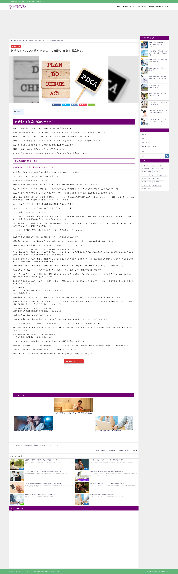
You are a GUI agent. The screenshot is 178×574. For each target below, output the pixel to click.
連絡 (145, 165)
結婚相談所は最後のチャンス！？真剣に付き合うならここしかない (158, 44)
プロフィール (159, 181)
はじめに (133, 6)
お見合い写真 (148, 181)
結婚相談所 (158, 185)
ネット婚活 (147, 188)
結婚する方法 (142, 6)
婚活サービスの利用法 (156, 6)
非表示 (20, 111)
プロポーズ (163, 175)
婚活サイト (147, 185)
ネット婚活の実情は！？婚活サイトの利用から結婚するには (113, 450)
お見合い (158, 171)
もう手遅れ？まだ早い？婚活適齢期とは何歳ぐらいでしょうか (35, 445)
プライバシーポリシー (25, 571)
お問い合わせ (55, 571)
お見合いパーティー (159, 168)
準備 (166, 6)
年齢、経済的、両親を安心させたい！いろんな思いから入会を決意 (158, 53)
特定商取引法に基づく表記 (42, 571)
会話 (159, 178)
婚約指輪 (146, 168)
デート (146, 175)
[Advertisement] (64, 25)
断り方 (154, 175)
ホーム (119, 6)
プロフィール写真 (156, 165)
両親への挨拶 (148, 171)
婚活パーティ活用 (149, 178)
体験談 (125, 6)
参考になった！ (75, 361)
